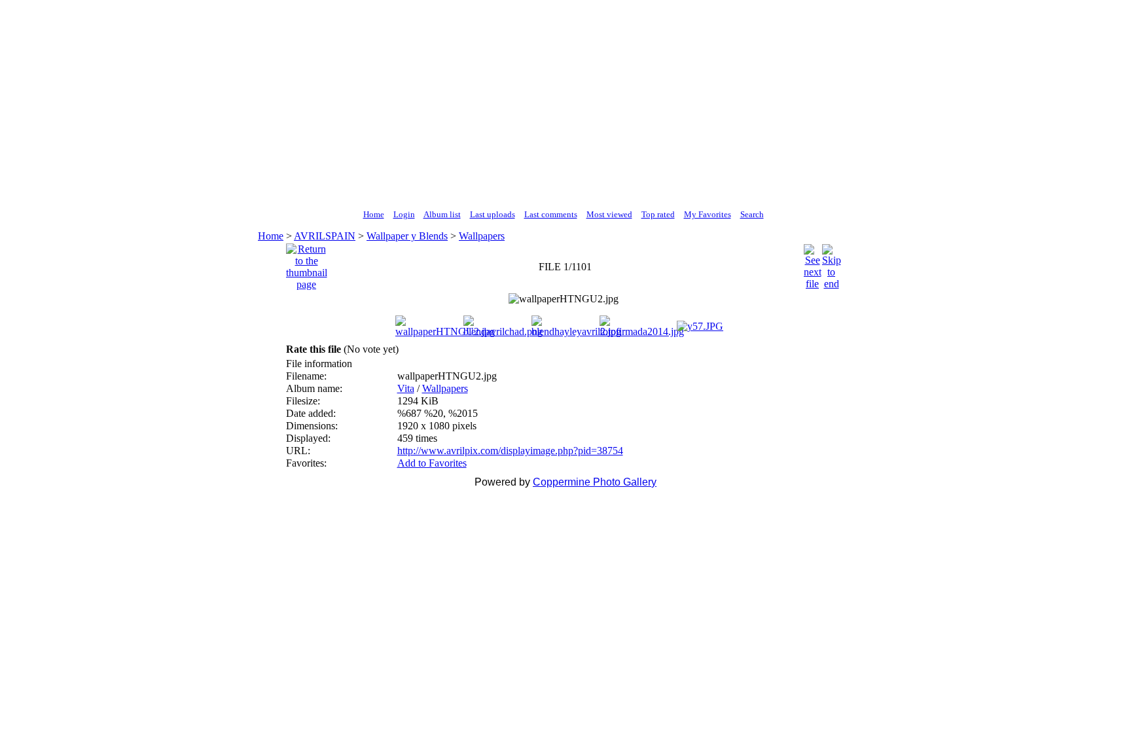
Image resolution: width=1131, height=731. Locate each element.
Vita (405, 388)
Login (404, 214)
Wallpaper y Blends (407, 235)
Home (373, 214)
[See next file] (812, 263)
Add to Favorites (432, 463)
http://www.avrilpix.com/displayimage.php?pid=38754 (510, 450)
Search (752, 214)
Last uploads (492, 214)
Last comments (550, 214)
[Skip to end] (831, 263)
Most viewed (609, 214)
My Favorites (707, 214)
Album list (442, 214)
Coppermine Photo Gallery (594, 482)
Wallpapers (482, 235)
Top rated (658, 214)
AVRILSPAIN (324, 235)
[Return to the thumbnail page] (306, 263)
